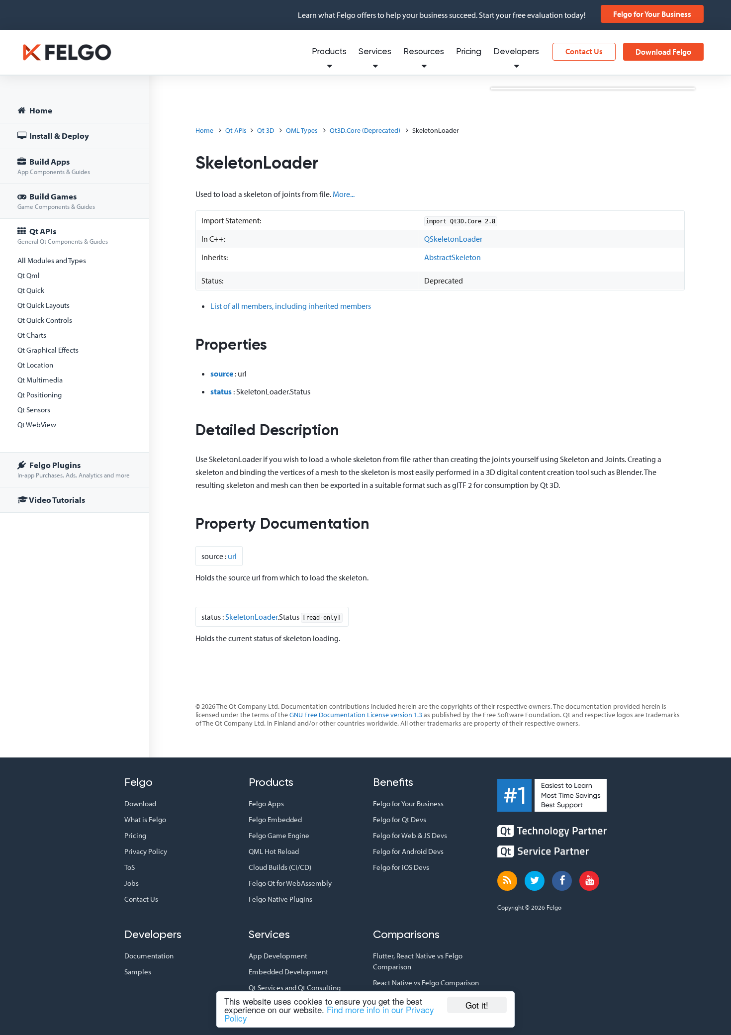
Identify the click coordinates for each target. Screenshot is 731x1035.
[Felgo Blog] (507, 881)
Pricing (468, 52)
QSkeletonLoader (453, 239)
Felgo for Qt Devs (399, 819)
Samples (137, 971)
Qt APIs (62, 235)
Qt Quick (30, 290)
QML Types (302, 130)
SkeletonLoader (251, 617)
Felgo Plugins (73, 469)
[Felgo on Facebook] (562, 881)
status (221, 391)
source (221, 373)
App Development (278, 955)
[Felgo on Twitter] (535, 881)
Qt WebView (36, 424)
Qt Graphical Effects (48, 350)
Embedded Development (288, 971)
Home (40, 110)
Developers (516, 52)
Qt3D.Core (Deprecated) (365, 130)
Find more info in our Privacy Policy (329, 1013)
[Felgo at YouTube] (589, 881)
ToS (129, 867)
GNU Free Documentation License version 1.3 (355, 714)
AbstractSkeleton (452, 257)
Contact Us (584, 51)
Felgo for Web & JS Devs (410, 835)
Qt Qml (28, 275)
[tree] (74, 307)
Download (140, 803)
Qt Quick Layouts (43, 305)
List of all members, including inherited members (290, 306)
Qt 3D (265, 130)
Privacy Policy (145, 851)
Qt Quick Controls (44, 320)
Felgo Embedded (275, 819)
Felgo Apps (266, 803)
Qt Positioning (39, 394)
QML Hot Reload (274, 851)
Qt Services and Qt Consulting (295, 987)
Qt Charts (31, 335)
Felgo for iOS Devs (401, 867)
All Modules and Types (51, 260)
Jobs (131, 883)
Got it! (476, 1005)
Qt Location (35, 365)
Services (375, 52)
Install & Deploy (58, 135)
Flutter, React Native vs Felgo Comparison (417, 961)
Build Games (56, 200)
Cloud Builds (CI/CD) (280, 867)
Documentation (149, 955)
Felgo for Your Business (652, 14)
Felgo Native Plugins (280, 899)
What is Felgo (145, 819)
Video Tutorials (56, 499)
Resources (423, 52)
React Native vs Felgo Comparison (426, 982)
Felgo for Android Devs (408, 851)
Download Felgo (663, 52)
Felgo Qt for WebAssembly (290, 883)
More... (344, 194)
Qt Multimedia (40, 379)
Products (329, 52)
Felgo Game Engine (279, 835)
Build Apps (53, 166)
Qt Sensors (33, 409)
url (232, 556)
